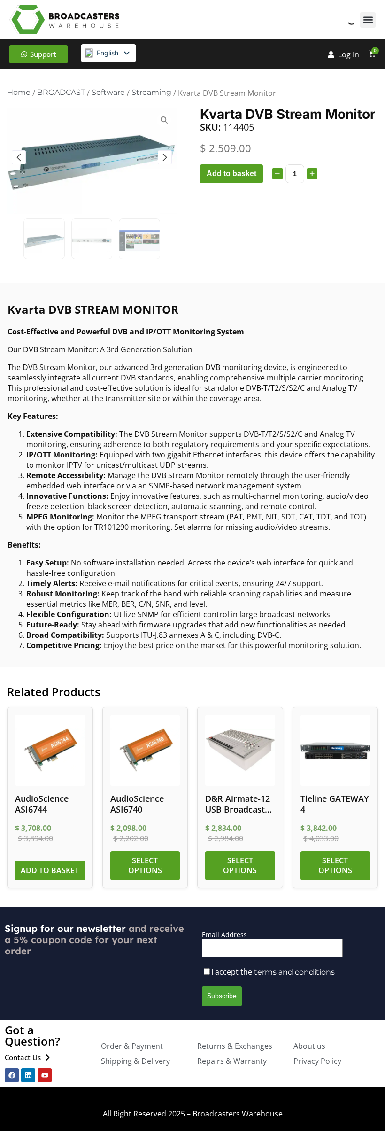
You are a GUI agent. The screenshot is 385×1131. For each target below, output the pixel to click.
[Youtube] (45, 1075)
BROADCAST (61, 92)
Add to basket (231, 174)
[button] (368, 20)
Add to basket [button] (50, 870)
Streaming (151, 92)
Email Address (224, 934)
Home (19, 92)
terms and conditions (294, 972)
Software (108, 92)
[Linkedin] (28, 1075)
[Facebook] (12, 1075)
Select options (145, 865)
